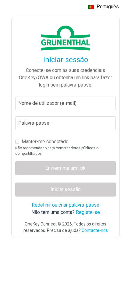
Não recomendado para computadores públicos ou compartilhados (58, 151)
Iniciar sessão (66, 189)
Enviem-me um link (65, 168)
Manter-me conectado (45, 141)
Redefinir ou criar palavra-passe (65, 205)
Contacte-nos (95, 230)
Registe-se (88, 212)
